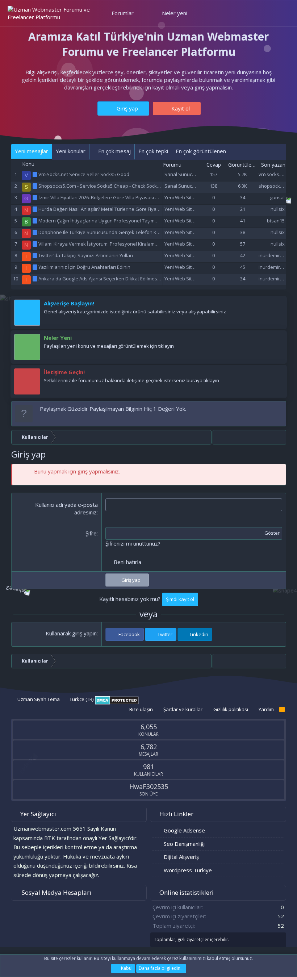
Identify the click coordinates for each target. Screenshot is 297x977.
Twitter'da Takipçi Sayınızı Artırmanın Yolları (85, 255)
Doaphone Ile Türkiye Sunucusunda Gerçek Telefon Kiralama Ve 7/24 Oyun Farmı (127, 232)
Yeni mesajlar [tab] (31, 151)
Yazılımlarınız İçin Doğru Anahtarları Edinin (84, 267)
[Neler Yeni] (277, 339)
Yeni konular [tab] (70, 151)
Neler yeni (174, 13)
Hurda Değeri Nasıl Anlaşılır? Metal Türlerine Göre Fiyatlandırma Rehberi (117, 209)
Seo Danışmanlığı (184, 843)
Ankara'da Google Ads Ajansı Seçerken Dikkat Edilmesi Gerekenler (111, 278)
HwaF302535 (148, 786)
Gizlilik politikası (230, 709)
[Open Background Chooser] (262, 13)
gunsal (277, 197)
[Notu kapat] (279, 409)
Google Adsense (184, 830)
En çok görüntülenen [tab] (201, 151)
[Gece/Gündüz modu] (204, 13)
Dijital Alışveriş (181, 856)
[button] (140, 13)
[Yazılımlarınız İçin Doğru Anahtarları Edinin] (35, 267)
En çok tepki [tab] (153, 151)
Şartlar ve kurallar (182, 709)
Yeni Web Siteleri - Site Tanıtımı (197, 197)
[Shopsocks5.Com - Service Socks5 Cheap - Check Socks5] (35, 186)
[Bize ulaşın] (277, 373)
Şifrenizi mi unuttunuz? (132, 543)
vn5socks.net (273, 174)
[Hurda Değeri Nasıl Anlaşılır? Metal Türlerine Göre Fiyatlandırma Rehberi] (35, 209)
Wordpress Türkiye (188, 870)
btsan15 (276, 220)
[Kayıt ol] (277, 305)
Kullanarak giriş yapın (71, 633)
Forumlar (123, 13)
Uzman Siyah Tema (38, 699)
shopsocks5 (272, 186)
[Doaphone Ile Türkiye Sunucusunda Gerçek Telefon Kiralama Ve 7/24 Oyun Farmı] (35, 232)
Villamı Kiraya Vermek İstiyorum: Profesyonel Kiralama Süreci (105, 244)
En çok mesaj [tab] (114, 151)
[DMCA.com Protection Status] (117, 703)
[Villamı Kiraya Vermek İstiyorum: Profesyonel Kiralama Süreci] (35, 244)
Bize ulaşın (141, 709)
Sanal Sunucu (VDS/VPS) (191, 174)
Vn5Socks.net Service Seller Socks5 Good (83, 174)
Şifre (91, 533)
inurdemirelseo (275, 255)
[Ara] (279, 13)
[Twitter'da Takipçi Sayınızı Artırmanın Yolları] (35, 255)
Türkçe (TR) (80, 699)
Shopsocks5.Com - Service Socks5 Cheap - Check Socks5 (100, 186)
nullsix (278, 209)
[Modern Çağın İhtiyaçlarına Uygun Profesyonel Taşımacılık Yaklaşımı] (35, 220)
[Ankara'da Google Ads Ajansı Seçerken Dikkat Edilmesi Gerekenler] (35, 278)
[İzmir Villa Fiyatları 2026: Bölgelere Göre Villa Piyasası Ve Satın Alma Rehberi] (35, 197)
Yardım (266, 709)
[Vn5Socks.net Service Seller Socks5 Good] (35, 174)
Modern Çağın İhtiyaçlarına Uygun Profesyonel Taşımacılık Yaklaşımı (112, 220)
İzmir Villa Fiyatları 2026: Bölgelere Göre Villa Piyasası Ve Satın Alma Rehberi (121, 197)
